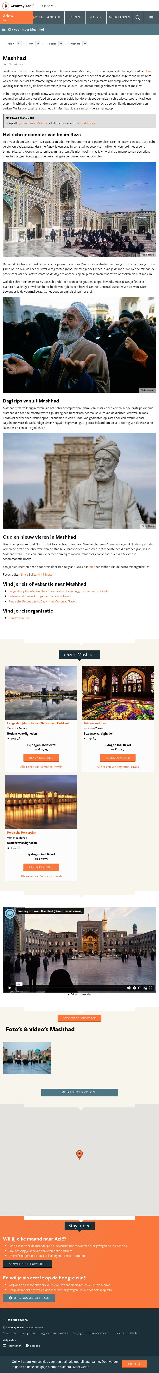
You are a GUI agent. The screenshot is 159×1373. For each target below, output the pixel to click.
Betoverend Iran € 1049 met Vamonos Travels (40, 596)
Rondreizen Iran (19, 618)
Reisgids (52, 43)
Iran (31, 43)
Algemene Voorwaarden (54, 1333)
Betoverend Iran (95, 723)
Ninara (24, 574)
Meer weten (81, 1367)
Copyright (78, 1333)
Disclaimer (119, 1333)
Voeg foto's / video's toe (79, 1018)
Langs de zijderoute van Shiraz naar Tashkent (38, 723)
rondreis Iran (88, 123)
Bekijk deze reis (41, 757)
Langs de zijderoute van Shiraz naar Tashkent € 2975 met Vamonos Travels (58, 591)
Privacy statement (99, 1333)
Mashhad (75, 43)
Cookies (134, 1333)
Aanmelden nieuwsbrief (27, 1263)
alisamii (36, 574)
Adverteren (9, 1333)
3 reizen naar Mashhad (33, 123)
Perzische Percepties (21, 832)
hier (92, 566)
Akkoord (134, 1364)
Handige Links (28, 1333)
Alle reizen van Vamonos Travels (41, 767)
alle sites (48, 5)
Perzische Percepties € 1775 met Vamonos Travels (43, 601)
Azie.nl (11, 43)
